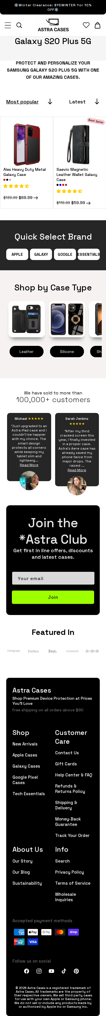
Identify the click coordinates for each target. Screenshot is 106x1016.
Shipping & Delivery (66, 805)
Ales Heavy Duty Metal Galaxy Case (24, 172)
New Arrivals (25, 744)
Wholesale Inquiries (65, 896)
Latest (77, 101)
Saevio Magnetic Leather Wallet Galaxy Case (77, 174)
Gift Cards (66, 763)
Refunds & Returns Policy (70, 788)
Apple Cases (24, 755)
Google (65, 254)
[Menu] (8, 25)
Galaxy (41, 254)
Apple (17, 254)
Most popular (22, 101)
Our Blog (21, 872)
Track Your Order (72, 835)
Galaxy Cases (26, 766)
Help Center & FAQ (73, 775)
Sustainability (27, 883)
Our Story (22, 861)
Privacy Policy (69, 872)
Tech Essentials (28, 793)
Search (62, 861)
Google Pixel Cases (25, 779)
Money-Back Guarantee (68, 821)
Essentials (89, 254)
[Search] (19, 25)
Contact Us (67, 752)
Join (53, 597)
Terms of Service (72, 883)
